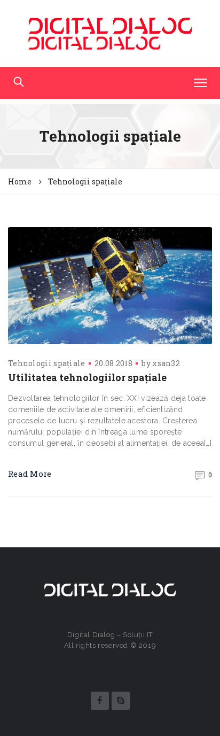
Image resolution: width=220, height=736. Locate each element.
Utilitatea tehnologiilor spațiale (87, 377)
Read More (30, 473)
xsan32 (166, 363)
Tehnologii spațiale (46, 363)
